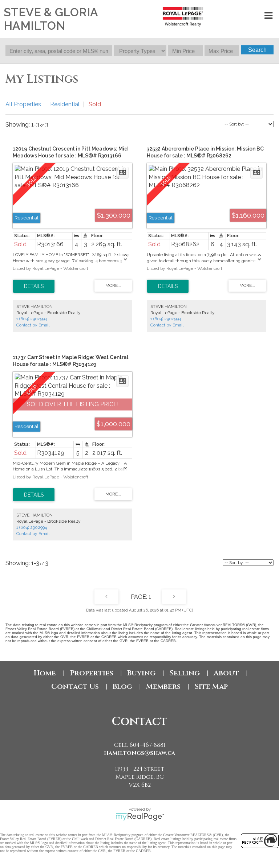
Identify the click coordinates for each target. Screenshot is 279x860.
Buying (141, 673)
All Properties (23, 104)
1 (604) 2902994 (31, 318)
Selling (184, 673)
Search (257, 50)
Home (45, 673)
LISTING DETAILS (33, 286)
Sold (95, 104)
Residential (65, 104)
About (226, 673)
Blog (122, 686)
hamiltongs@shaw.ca (139, 753)
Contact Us (75, 686)
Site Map (211, 686)
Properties (91, 673)
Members (163, 686)
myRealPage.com (139, 817)
